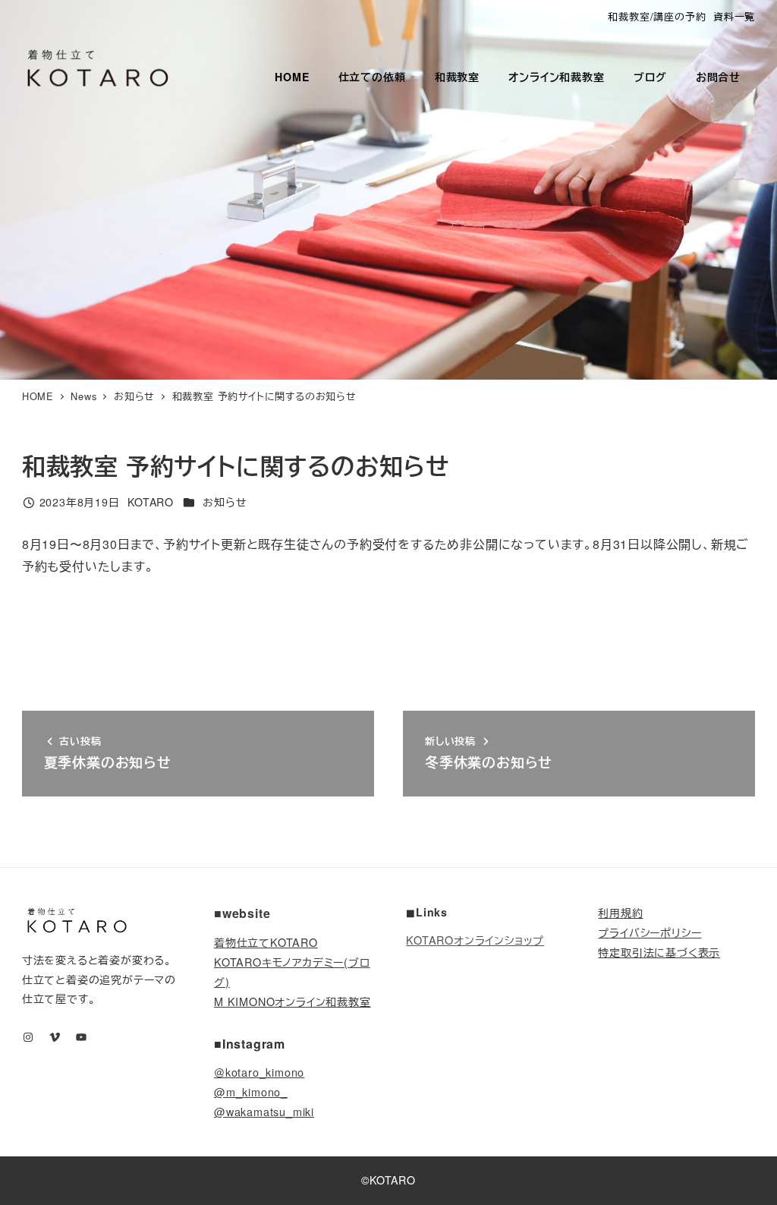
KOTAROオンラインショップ (475, 940)
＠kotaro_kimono (259, 1072)
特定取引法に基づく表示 (659, 952)
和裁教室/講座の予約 (657, 16)
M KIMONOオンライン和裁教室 (292, 1001)
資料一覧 (734, 16)
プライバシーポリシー (649, 932)
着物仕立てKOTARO (266, 942)
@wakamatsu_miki (264, 1111)
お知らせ (225, 501)
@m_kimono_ (251, 1091)
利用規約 (620, 912)
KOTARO (393, 1180)
